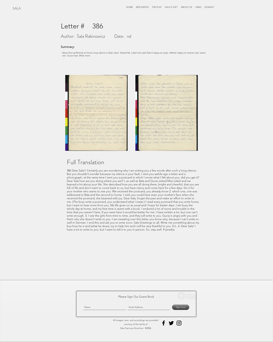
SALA (17, 8)
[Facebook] (163, 323)
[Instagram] (179, 323)
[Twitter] (171, 323)
